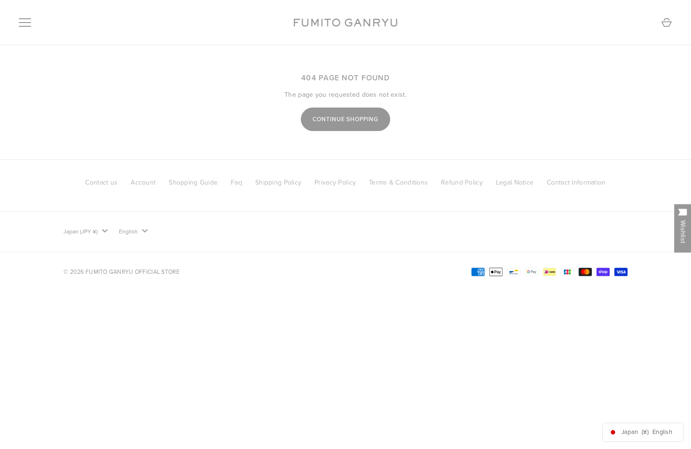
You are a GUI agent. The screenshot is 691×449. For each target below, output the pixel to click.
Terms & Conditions (398, 182)
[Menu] (25, 22)
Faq (236, 182)
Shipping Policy (278, 182)
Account (143, 182)
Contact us (101, 182)
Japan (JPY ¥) (80, 231)
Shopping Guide (193, 182)
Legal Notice (515, 182)
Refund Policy (462, 182)
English (128, 231)
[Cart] (666, 22)
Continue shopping (346, 119)
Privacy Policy (335, 182)
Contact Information (576, 182)
